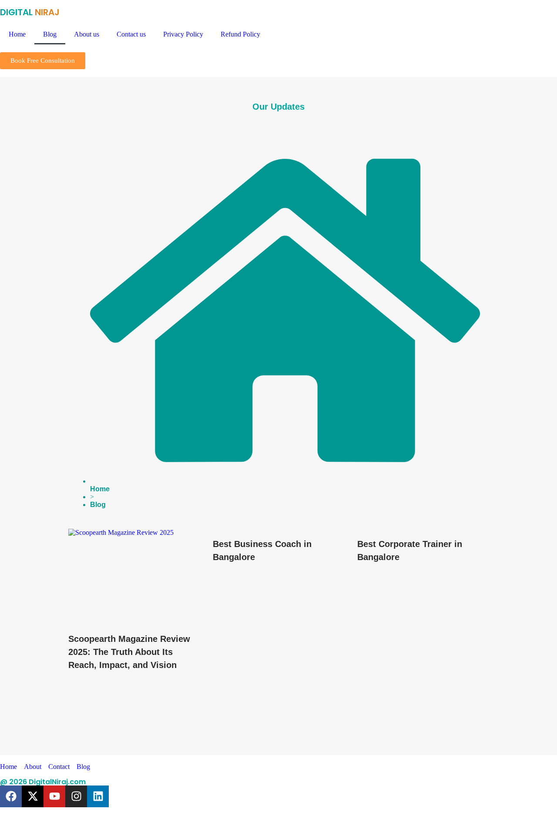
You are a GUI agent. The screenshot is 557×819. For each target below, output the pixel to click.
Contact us (131, 34)
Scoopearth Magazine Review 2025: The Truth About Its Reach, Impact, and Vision (129, 652)
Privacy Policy (183, 34)
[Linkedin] (98, 796)
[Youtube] (54, 796)
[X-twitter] (33, 796)
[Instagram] (76, 796)
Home (17, 34)
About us (86, 34)
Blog (50, 34)
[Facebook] (11, 796)
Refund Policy (240, 34)
